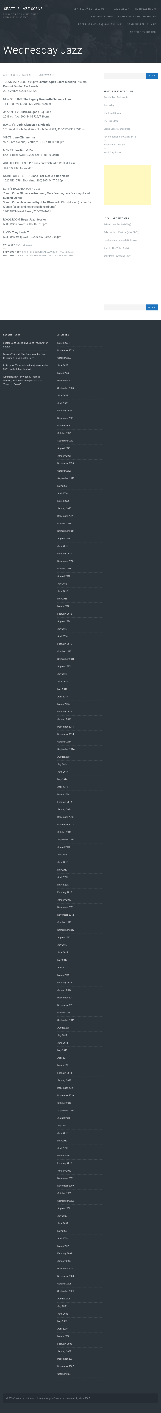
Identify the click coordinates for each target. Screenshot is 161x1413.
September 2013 (65, 839)
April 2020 (62, 493)
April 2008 (62, 1328)
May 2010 (62, 1140)
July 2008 (62, 1306)
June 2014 (62, 771)
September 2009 (65, 1200)
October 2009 (64, 1193)
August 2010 (63, 1118)
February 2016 (64, 643)
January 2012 (64, 990)
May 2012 (62, 960)
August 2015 (63, 666)
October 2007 (64, 1374)
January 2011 (64, 1080)
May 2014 (62, 779)
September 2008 (65, 1291)
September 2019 (65, 531)
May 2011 (62, 1050)
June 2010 (62, 1133)
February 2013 (64, 892)
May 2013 (62, 869)
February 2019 (64, 553)
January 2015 (64, 719)
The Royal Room (144, 9)
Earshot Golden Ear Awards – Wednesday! (38, 252)
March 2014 (63, 794)
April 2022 (62, 403)
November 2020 (65, 463)
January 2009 (64, 1261)
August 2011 (63, 1027)
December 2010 (65, 1087)
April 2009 (62, 1238)
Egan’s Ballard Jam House (137, 16)
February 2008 (64, 1343)
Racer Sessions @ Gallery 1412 (100, 24)
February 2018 (64, 613)
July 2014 (62, 764)
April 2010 (62, 1148)
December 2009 (65, 1178)
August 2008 (63, 1298)
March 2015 (63, 704)
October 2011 (64, 1012)
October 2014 (64, 741)
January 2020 (64, 508)
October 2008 (64, 1283)
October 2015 (64, 651)
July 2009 (62, 1216)
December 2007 (65, 1358)
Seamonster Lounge (141, 24)
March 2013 (63, 884)
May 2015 (62, 689)
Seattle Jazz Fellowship (91, 9)
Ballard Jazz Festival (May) (117, 224)
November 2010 (65, 1095)
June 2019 (62, 546)
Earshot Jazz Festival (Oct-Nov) (120, 240)
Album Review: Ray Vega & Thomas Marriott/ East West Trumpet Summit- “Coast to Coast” (22, 380)
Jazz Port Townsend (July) (117, 256)
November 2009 (65, 1185)
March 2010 (63, 1155)
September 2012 (65, 930)
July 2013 (62, 854)
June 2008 (62, 1313)
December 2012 (65, 907)
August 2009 (63, 1208)
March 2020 (63, 500)
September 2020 (65, 478)
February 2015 (64, 711)
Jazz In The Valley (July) (116, 248)
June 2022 (62, 395)
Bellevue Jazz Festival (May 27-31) (121, 232)
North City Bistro (143, 32)
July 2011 (62, 1035)
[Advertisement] (127, 185)
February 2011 (64, 1073)
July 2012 (62, 944)
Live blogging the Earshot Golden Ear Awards (38, 255)
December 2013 (65, 817)
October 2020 (64, 470)
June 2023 (62, 365)
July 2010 (62, 1125)
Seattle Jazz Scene (23, 9)
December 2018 (65, 561)
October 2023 (64, 357)
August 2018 (63, 576)
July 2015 (62, 674)
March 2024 (63, 342)
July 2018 (62, 583)
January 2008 (64, 1351)
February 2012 (64, 982)
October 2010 (64, 1103)
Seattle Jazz (24, 245)
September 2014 (65, 749)
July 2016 (62, 629)
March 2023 (63, 373)
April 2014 (62, 786)
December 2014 (65, 726)
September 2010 (65, 1110)
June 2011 (62, 1042)
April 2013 (62, 877)
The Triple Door (102, 16)
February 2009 (64, 1253)
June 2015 (62, 681)
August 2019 (63, 538)
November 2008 (65, 1276)
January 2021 (64, 455)
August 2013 (63, 847)
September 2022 (65, 388)
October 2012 (64, 922)
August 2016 (63, 621)
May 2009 (62, 1231)
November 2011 (65, 1005)
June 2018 (62, 591)
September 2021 (65, 440)
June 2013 (62, 862)
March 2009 (63, 1246)
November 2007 (65, 1366)
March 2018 (63, 606)
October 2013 (64, 832)
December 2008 (65, 1268)
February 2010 (64, 1163)
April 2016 (62, 636)
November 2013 (65, 824)
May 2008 (62, 1321)
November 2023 (65, 350)
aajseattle (28, 75)
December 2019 (65, 516)
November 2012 (65, 914)
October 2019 (64, 523)
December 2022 (65, 380)
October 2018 (64, 568)
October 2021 (64, 433)
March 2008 (63, 1336)
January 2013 (64, 899)
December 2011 (65, 997)
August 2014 (63, 756)
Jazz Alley (121, 9)
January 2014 (64, 809)
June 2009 (62, 1223)
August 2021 (63, 448)
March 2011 (63, 1065)
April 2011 (62, 1057)
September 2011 (65, 1020)
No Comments (46, 75)
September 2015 (65, 659)
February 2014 (64, 802)
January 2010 (64, 1170)
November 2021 (65, 425)
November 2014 (65, 734)
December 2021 (65, 418)
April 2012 (62, 967)
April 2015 (62, 696)
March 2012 (63, 975)
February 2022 (64, 410)
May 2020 (62, 485)
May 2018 (62, 598)
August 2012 (63, 937)
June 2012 (62, 952)
